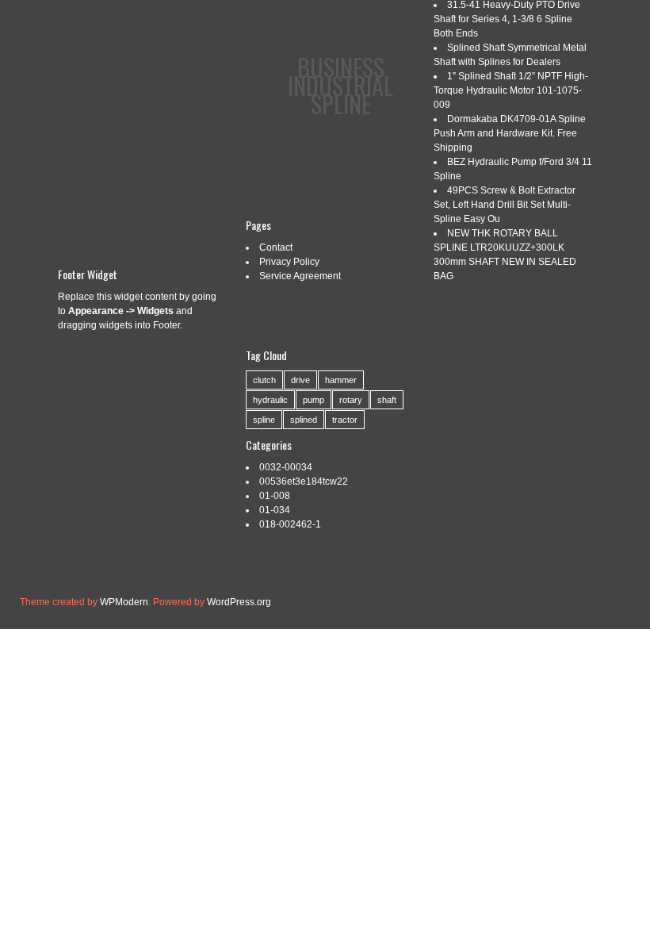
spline (264, 419)
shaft (386, 400)
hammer (341, 380)
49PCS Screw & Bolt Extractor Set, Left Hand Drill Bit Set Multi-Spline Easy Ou (504, 204)
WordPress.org (239, 602)
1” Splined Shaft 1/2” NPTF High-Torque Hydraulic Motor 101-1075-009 (511, 90)
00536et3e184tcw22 (303, 481)
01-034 (274, 510)
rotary (350, 400)
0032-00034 (285, 467)
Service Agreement (300, 276)
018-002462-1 (290, 524)
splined (303, 419)
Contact (275, 247)
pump (313, 400)
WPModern (124, 602)
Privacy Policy (289, 261)
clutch (264, 380)
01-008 (274, 495)
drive (300, 380)
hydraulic (270, 400)
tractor (345, 419)
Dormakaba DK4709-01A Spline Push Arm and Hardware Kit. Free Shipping (510, 133)
